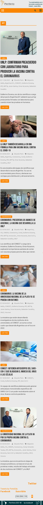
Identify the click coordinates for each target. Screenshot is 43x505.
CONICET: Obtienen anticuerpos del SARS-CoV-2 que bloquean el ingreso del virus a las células (18, 371)
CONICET (18, 83)
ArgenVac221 (9, 83)
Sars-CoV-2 (31, 236)
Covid (23, 157)
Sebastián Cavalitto (27, 309)
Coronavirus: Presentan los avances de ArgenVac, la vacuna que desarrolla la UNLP (17, 223)
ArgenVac (8, 157)
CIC (1, 233)
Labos (4, 58)
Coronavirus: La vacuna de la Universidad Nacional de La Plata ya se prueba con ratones (17, 297)
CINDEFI (6, 233)
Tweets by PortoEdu (9, 489)
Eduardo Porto (19, 80)
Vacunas (8, 312)
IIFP (1, 86)
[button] (28, 503)
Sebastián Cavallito (6, 239)
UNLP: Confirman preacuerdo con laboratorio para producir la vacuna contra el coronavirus (18, 69)
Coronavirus (16, 157)
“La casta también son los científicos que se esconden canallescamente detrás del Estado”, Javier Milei (30, 4)
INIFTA (6, 86)
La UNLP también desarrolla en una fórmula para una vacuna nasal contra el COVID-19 (18, 147)
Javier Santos (13, 86)
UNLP (9, 163)
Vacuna (3, 456)
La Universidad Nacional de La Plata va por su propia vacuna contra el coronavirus (17, 437)
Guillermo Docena (28, 83)
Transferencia (6, 216)
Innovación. (12, 236)
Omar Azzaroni (24, 86)
